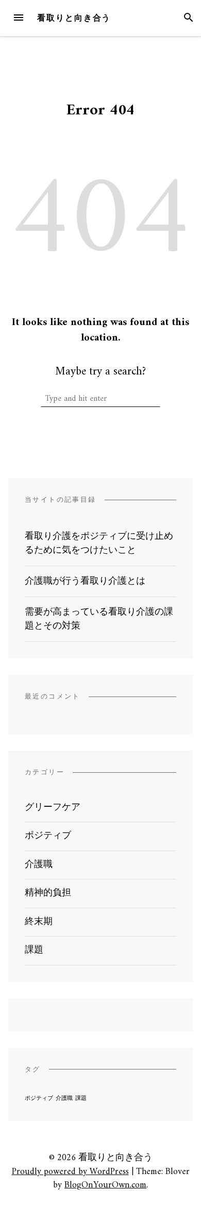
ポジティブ (48, 836)
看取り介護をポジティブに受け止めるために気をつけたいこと (99, 543)
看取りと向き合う (74, 18)
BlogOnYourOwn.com (105, 1185)
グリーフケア (52, 808)
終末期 (39, 922)
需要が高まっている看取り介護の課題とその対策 (99, 619)
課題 (34, 950)
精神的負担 (48, 893)
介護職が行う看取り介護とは (85, 581)
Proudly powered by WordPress (70, 1172)
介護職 (39, 865)
